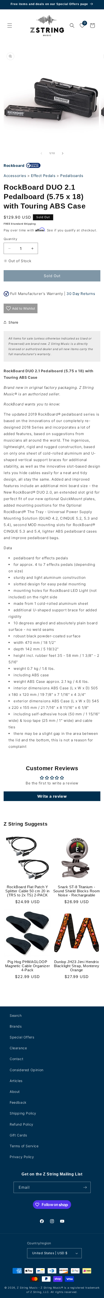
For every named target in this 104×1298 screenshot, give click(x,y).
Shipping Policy (23, 1113)
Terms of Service (24, 1146)
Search (16, 1015)
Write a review (52, 796)
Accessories (15, 175)
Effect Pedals (43, 175)
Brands (16, 1026)
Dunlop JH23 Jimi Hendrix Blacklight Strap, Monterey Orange (76, 966)
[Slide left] (41, 153)
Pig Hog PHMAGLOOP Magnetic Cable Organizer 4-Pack (27, 966)
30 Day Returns (81, 293)
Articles (16, 1081)
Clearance (18, 1048)
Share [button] (13, 322)
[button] (9, 25)
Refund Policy (21, 1124)
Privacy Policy (22, 1157)
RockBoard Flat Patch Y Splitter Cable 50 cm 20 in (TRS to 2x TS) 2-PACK (27, 891)
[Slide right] (62, 153)
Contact (16, 1059)
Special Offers (22, 1037)
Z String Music (27, 1287)
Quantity (10, 239)
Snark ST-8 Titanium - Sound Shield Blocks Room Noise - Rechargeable (76, 891)
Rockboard (14, 165)
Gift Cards (18, 1135)
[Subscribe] (85, 1187)
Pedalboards (71, 175)
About (15, 1091)
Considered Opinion (27, 1070)
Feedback (18, 1102)
